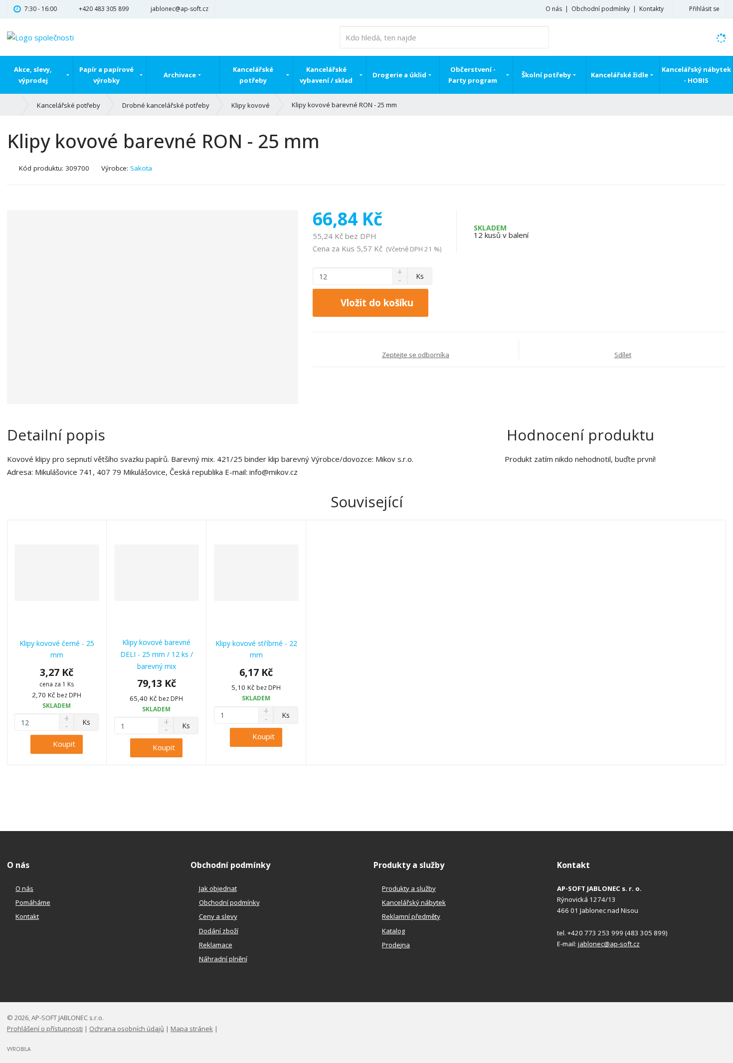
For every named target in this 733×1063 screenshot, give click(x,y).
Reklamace (215, 944)
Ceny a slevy (218, 916)
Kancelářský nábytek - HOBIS (696, 75)
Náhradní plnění (223, 958)
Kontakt (27, 916)
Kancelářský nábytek (414, 902)
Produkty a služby (409, 888)
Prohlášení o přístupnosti (45, 1028)
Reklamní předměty (411, 916)
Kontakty (651, 8)
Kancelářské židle (619, 74)
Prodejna (396, 944)
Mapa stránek (192, 1028)
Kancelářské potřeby (253, 75)
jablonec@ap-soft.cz (609, 943)
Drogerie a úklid (399, 74)
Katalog (393, 930)
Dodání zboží (218, 930)
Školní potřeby (546, 74)
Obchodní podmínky (600, 8)
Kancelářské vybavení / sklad (326, 75)
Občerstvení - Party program (472, 75)
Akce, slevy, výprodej (33, 75)
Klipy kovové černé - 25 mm (56, 649)
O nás (554, 8)
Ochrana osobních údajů (126, 1028)
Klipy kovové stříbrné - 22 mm (256, 649)
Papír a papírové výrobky (106, 75)
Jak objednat (218, 888)
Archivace (180, 74)
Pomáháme (32, 902)
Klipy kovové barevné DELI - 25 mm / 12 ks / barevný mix (156, 654)
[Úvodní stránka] (40, 36)
